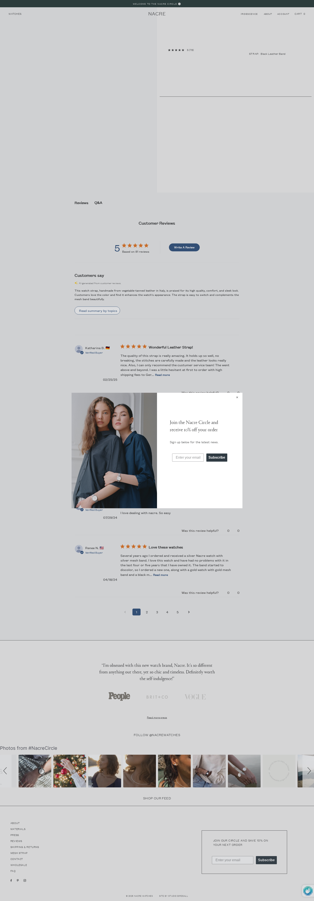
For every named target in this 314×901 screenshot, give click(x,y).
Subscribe (216, 457)
